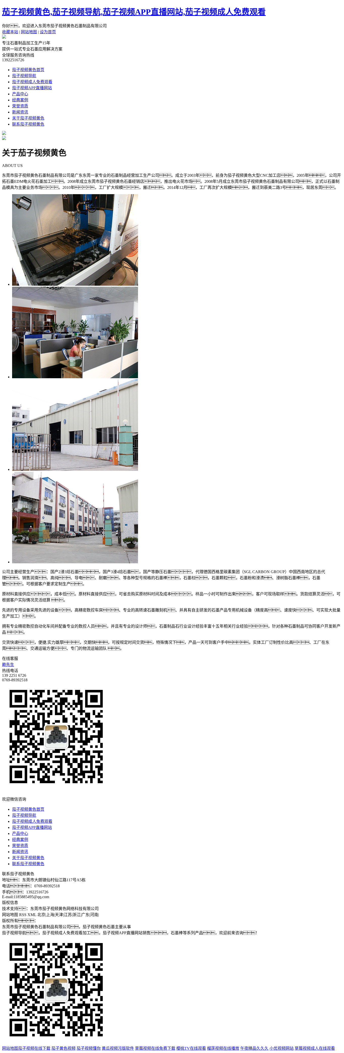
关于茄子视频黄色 (28, 118)
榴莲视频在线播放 (223, 1048)
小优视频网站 (281, 1048)
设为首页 (48, 32)
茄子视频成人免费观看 (32, 82)
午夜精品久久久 (254, 1048)
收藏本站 (10, 32)
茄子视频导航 (24, 76)
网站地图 (29, 32)
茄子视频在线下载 (34, 1048)
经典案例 (20, 100)
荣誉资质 (20, 106)
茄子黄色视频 (63, 1048)
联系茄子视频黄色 (28, 124)
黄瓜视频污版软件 (118, 1048)
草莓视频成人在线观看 (315, 1048)
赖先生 (8, 664)
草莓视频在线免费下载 (155, 1048)
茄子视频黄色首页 (28, 70)
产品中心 (20, 94)
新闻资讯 (20, 112)
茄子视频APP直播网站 (32, 88)
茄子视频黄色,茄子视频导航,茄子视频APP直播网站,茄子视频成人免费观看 (134, 11)
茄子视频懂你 (89, 1048)
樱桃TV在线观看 (191, 1048)
